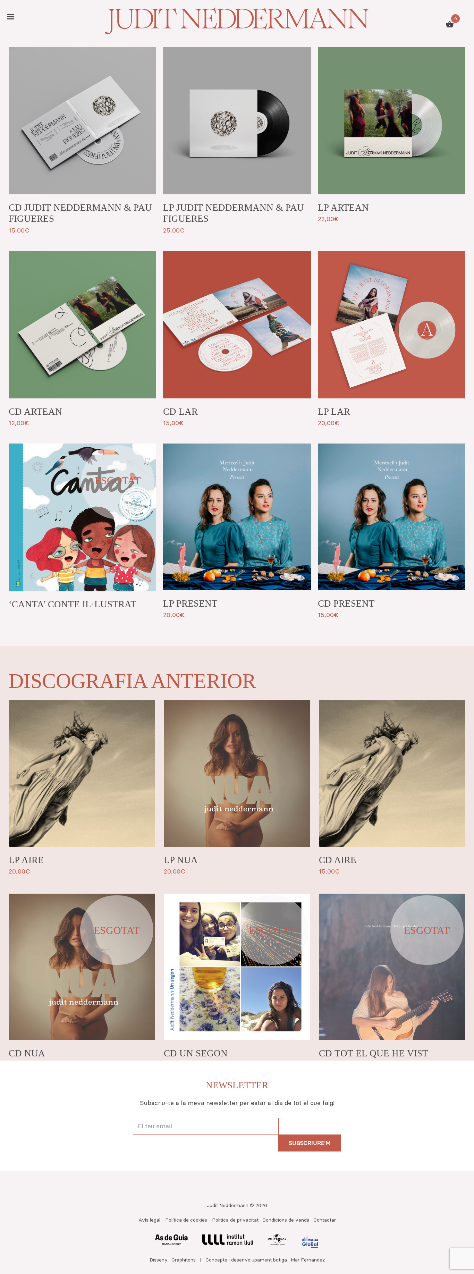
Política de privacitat (235, 1220)
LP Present (190, 603)
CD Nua (27, 1053)
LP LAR (334, 411)
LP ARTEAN (343, 207)
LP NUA (181, 860)
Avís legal (149, 1220)
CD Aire (337, 860)
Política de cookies (186, 1220)
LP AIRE (26, 860)
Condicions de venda (286, 1220)
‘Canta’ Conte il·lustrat (72, 604)
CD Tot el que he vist (373, 1053)
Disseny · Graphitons (173, 1260)
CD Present (346, 603)
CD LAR (180, 411)
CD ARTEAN (35, 411)
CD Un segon (196, 1053)
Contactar (324, 1220)
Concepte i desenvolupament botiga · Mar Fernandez (265, 1260)
